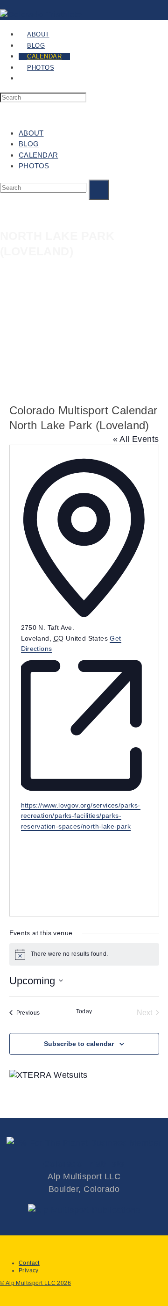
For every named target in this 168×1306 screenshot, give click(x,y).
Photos (34, 166)
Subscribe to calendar (79, 1043)
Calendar (38, 155)
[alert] (84, 954)
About (31, 133)
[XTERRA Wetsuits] (48, 1075)
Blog (29, 144)
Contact (29, 1263)
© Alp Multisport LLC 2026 (35, 1283)
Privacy (29, 1270)
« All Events (136, 439)
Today (84, 1011)
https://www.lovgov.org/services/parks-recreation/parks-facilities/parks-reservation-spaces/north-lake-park (80, 815)
